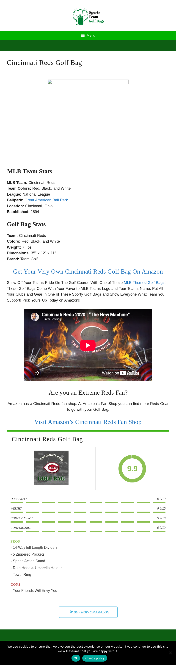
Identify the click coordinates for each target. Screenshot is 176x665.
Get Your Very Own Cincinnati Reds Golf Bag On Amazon (88, 271)
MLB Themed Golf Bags (144, 282)
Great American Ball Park (46, 200)
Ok (76, 658)
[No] (170, 653)
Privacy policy (95, 658)
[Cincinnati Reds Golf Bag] (51, 469)
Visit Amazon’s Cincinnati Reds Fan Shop (88, 421)
